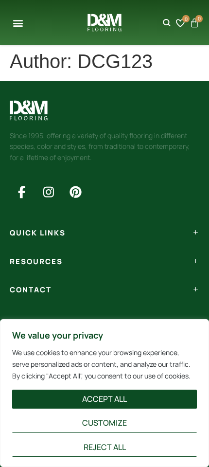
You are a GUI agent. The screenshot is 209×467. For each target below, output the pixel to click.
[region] (104, 393)
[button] (18, 23)
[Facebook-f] (22, 192)
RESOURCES (36, 261)
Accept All (104, 399)
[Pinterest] (75, 192)
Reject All (105, 447)
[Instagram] (48, 192)
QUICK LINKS (38, 233)
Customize (104, 422)
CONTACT (31, 290)
